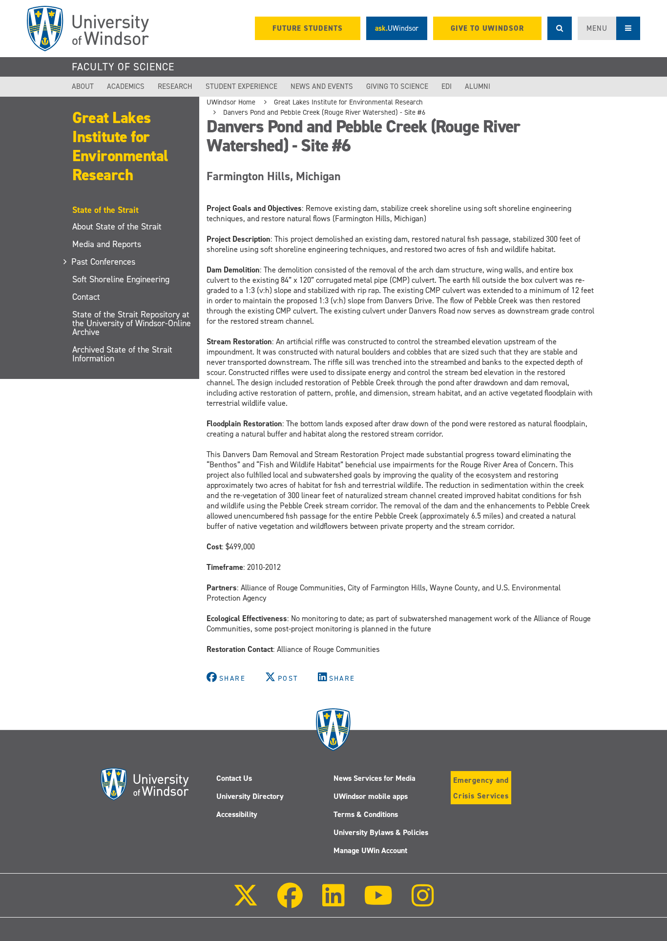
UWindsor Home (231, 102)
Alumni (477, 86)
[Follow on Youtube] (378, 902)
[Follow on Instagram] (423, 902)
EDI (446, 86)
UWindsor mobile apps (371, 796)
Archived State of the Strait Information (122, 354)
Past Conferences (103, 262)
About (83, 86)
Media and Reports (106, 244)
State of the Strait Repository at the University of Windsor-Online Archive (131, 323)
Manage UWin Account (370, 850)
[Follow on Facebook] (290, 902)
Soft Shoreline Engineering (120, 279)
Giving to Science (397, 86)
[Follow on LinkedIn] (333, 902)
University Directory (250, 796)
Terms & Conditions (366, 814)
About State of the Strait (117, 226)
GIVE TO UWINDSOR (487, 28)
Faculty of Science (123, 67)
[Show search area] (559, 28)
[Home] (88, 28)
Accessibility (236, 814)
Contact (86, 297)
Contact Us (234, 778)
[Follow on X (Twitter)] (245, 902)
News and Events (322, 86)
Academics (126, 86)
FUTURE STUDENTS (307, 28)
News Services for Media (375, 778)
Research (175, 86)
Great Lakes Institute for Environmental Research (120, 146)
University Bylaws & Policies (381, 832)
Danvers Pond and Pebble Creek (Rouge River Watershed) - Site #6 (324, 112)
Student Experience (241, 86)
